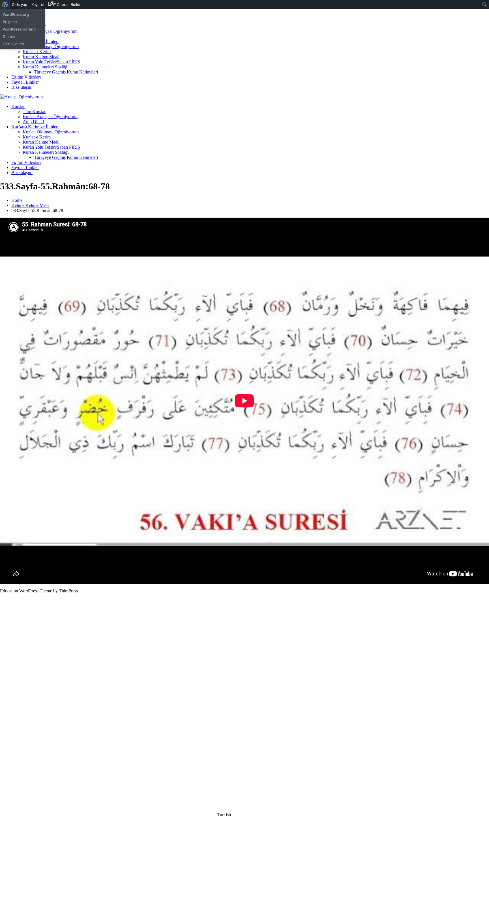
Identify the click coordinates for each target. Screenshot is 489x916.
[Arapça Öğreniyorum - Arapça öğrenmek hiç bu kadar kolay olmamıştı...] (21, 96)
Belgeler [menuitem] (10, 22)
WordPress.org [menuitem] (16, 14)
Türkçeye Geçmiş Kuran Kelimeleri (66, 72)
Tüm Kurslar (34, 111)
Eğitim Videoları (26, 77)
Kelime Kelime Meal (30, 205)
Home (16, 200)
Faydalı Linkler (25, 82)
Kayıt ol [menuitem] (37, 4)
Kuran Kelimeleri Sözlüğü (46, 66)
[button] (244, 814)
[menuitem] (5, 4)
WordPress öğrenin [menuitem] (20, 29)
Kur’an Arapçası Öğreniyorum (50, 31)
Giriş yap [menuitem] (19, 4)
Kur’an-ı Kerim (37, 51)
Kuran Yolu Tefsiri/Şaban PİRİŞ (51, 61)
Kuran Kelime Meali (41, 56)
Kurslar (18, 106)
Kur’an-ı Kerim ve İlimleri (35, 126)
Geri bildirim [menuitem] (13, 44)
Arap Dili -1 (33, 121)
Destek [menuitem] (9, 36)
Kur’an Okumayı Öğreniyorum (51, 46)
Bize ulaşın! (22, 87)
